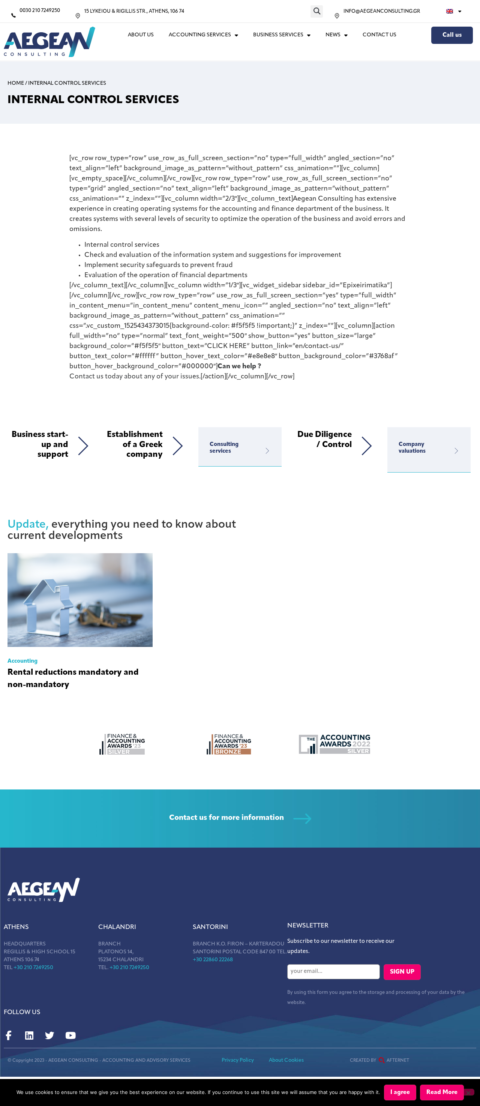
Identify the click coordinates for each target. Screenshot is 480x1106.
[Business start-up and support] (83, 446)
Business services (278, 35)
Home (16, 83)
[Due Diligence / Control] (366, 446)
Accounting (23, 661)
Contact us (379, 35)
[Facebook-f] (8, 1035)
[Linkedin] (29, 1035)
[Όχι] (468, 1092)
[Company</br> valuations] (456, 451)
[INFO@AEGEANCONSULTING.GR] (337, 16)
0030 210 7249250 (40, 10)
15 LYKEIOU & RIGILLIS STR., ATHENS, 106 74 (134, 11)
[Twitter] (49, 1035)
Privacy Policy (238, 1060)
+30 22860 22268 (213, 960)
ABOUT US (141, 35)
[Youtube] (70, 1035)
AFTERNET (398, 1060)
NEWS (333, 35)
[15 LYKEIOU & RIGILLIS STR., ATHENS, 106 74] (78, 16)
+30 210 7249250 (33, 968)
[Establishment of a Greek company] (177, 446)
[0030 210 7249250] (13, 15)
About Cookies (286, 1060)
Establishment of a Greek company (135, 445)
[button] (316, 11)
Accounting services (200, 35)
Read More (442, 1092)
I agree (400, 1092)
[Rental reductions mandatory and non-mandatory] (80, 600)
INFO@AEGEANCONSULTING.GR (382, 11)
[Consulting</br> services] (267, 451)
